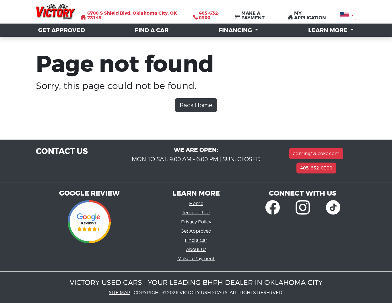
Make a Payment (196, 258)
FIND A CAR (151, 30)
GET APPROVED (61, 30)
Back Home (196, 105)
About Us (196, 249)
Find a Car (196, 240)
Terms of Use (196, 212)
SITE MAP (119, 292)
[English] (347, 15)
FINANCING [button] (236, 30)
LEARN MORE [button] (328, 30)
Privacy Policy (196, 222)
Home (196, 203)
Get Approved (196, 231)
